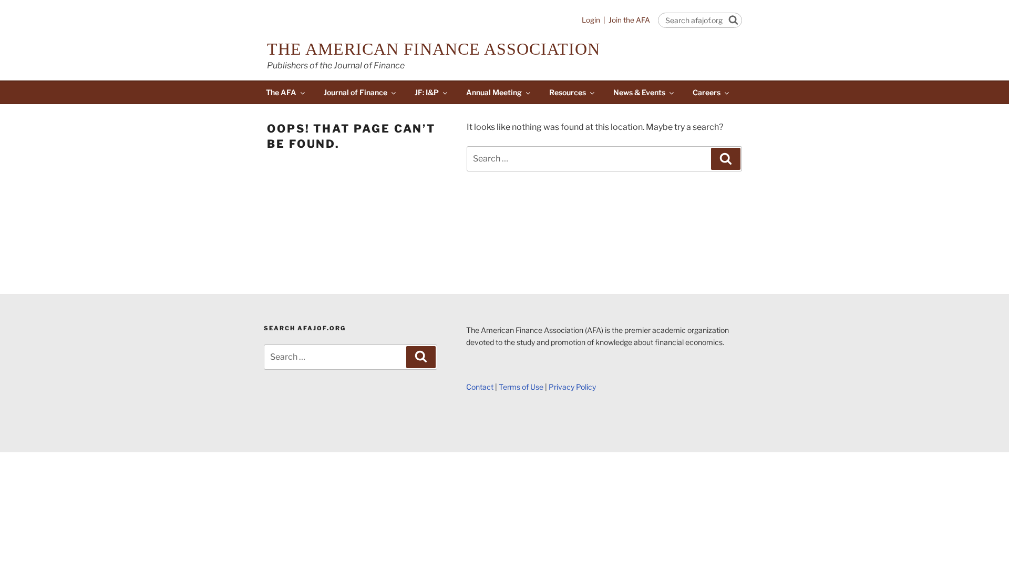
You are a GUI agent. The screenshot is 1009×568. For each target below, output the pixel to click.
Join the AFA (629, 20)
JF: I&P (427, 92)
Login (591, 20)
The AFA (281, 92)
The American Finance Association (433, 48)
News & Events (639, 92)
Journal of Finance (355, 92)
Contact (479, 386)
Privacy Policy (572, 386)
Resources (567, 92)
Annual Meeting (494, 92)
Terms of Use (521, 386)
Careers (706, 92)
